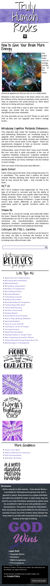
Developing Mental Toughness (17, 302)
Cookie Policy (13, 576)
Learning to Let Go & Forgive (17, 327)
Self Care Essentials (13, 455)
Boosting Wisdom (12, 294)
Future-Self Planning (13, 308)
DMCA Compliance (18, 560)
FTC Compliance (17, 563)
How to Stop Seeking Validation (18, 318)
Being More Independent (15, 286)
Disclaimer (14, 557)
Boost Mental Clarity (13, 291)
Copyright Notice (17, 554)
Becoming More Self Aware (16, 281)
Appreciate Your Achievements (17, 278)
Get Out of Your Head (13, 310)
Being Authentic (11, 283)
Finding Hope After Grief (15, 305)
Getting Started (11, 313)
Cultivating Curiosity (13, 297)
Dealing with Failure (13, 299)
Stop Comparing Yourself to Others (19, 337)
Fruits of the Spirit (12, 450)
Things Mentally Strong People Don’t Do (21, 340)
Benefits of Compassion (15, 289)
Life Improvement (12, 329)
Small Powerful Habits (14, 332)
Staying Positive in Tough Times (18, 335)
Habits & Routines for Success (17, 453)
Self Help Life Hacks (13, 458)
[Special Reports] (25, 384)
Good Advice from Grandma (16, 316)
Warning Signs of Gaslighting (17, 343)
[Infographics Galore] (25, 431)
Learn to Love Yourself (14, 324)
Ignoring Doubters (12, 321)
